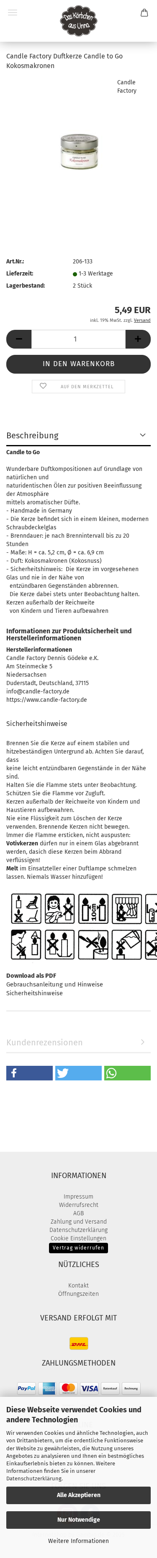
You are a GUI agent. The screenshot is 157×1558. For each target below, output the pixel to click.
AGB (78, 1213)
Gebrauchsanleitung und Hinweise (54, 984)
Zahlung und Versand (79, 1221)
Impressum (78, 1196)
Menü (12, 12)
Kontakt (78, 1285)
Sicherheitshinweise (34, 993)
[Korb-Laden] (79, 21)
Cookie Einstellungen (78, 1238)
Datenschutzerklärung (34, 1478)
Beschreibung (32, 435)
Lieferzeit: (19, 273)
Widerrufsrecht (78, 1205)
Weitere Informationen (78, 1541)
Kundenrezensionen (44, 1042)
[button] (18, 339)
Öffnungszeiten (78, 1293)
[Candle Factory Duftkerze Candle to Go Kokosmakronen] (79, 140)
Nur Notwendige (78, 1519)
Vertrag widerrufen (78, 1248)
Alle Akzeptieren (78, 1495)
